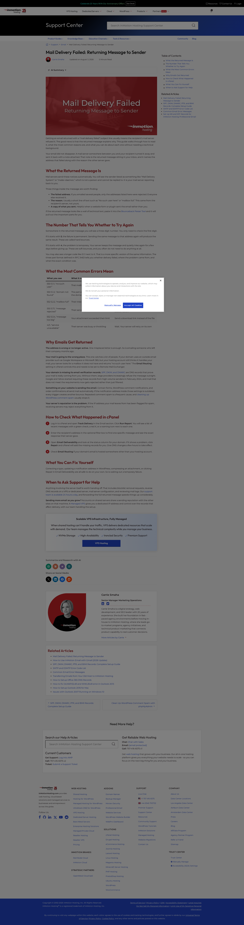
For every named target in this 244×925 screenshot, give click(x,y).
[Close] (160, 280)
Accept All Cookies (133, 305)
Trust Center (94, 298)
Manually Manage (112, 305)
